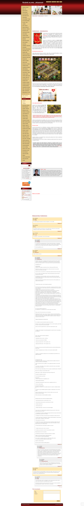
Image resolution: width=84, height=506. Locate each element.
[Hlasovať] (23, 192)
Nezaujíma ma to (24, 197)
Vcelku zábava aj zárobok (25, 191)
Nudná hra (23, 193)
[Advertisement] (47, 23)
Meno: (35, 491)
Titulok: (36, 492)
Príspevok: (36, 493)
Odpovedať (59, 223)
